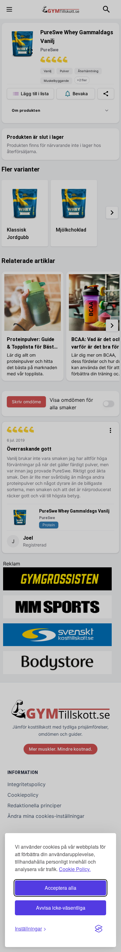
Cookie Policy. (75, 869)
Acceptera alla (60, 887)
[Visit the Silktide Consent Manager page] (98, 928)
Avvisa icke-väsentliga (60, 907)
